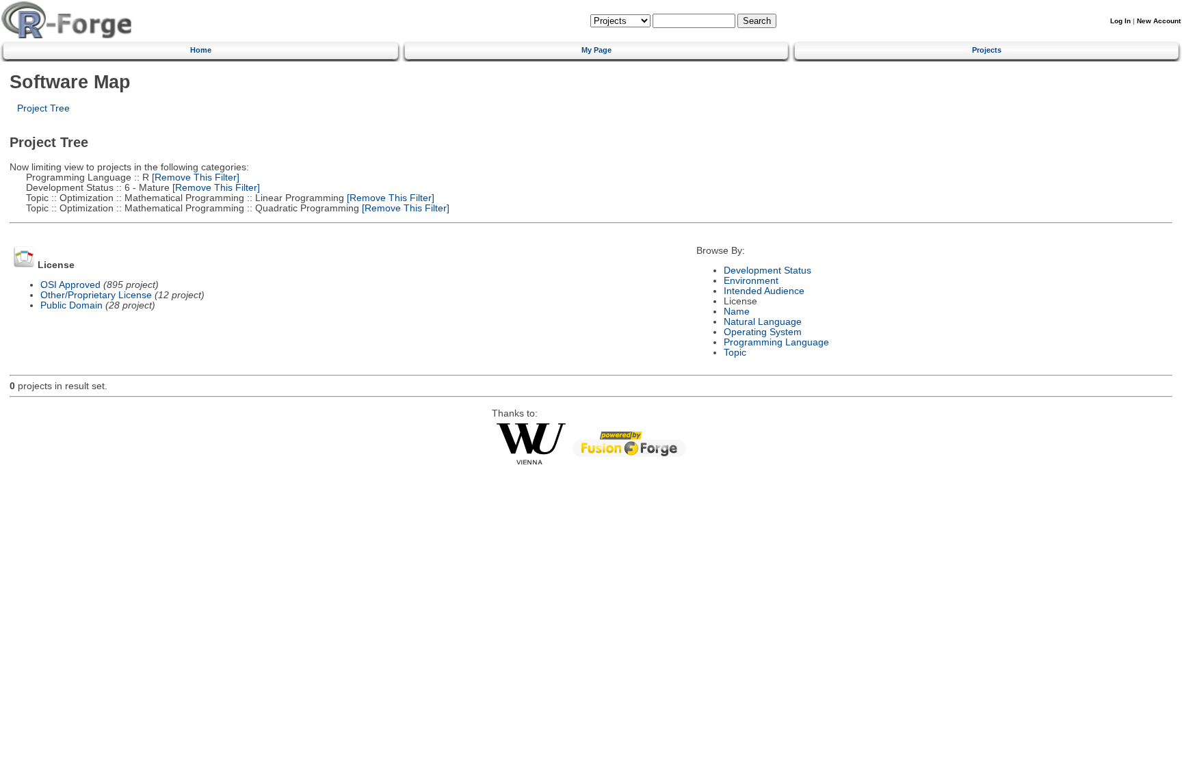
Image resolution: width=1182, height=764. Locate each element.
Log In (1120, 21)
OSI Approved (70, 285)
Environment (751, 281)
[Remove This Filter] (194, 177)
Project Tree (43, 108)
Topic (735, 352)
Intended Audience (764, 291)
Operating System (763, 332)
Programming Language (776, 342)
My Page (596, 50)
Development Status (767, 270)
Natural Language (763, 322)
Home (200, 50)
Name (737, 311)
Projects (986, 50)
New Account (1159, 21)
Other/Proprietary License (96, 295)
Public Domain (71, 305)
